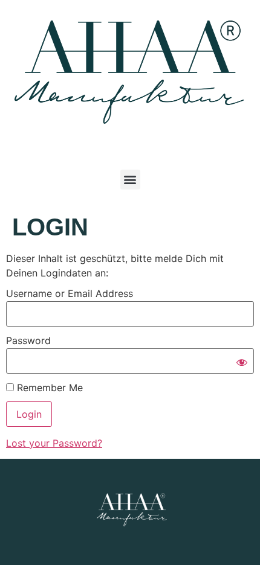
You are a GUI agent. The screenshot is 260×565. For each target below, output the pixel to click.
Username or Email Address (69, 293)
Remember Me (48, 387)
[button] (130, 180)
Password (28, 340)
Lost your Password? (54, 443)
